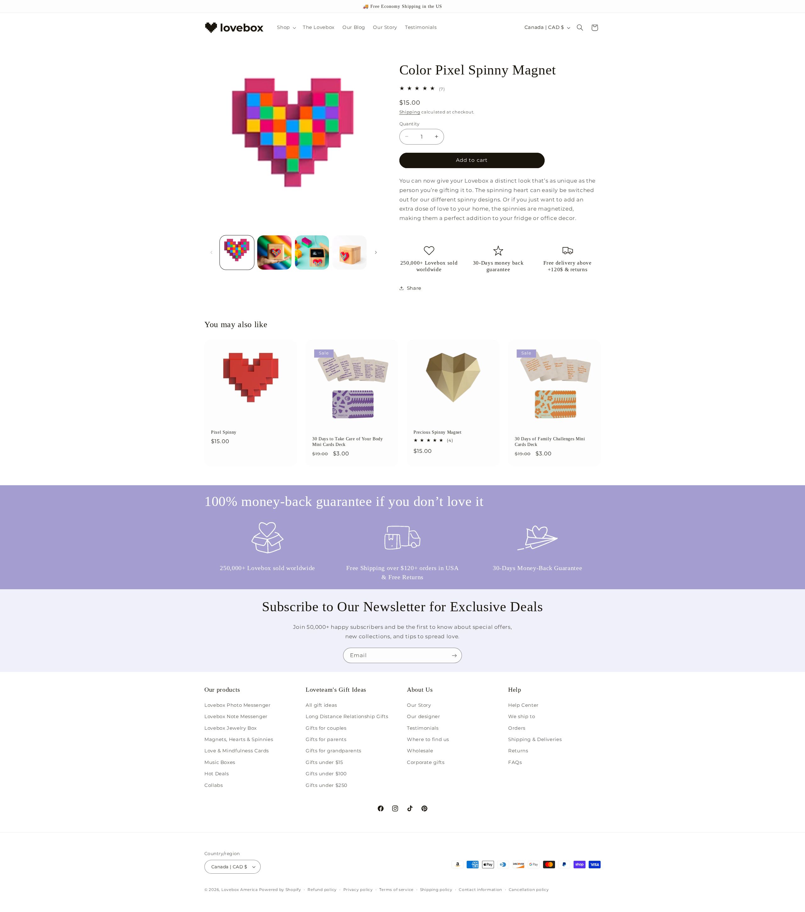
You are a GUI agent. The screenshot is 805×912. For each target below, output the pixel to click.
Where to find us (428, 739)
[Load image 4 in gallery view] (349, 252)
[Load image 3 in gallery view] (312, 252)
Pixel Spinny (223, 432)
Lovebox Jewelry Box (230, 728)
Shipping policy (436, 889)
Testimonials (423, 728)
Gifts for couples (326, 728)
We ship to (521, 716)
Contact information (480, 889)
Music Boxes (219, 762)
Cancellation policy (529, 889)
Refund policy (322, 889)
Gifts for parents (326, 739)
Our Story (419, 705)
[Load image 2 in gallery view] (274, 252)
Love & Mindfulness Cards (236, 751)
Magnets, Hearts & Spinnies (238, 739)
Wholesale (420, 751)
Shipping (409, 112)
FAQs (515, 762)
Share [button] (414, 288)
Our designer (423, 716)
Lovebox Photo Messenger (237, 705)
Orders (516, 728)
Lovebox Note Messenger (236, 716)
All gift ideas (321, 705)
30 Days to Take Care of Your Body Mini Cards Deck (347, 441)
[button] (286, 28)
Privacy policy (358, 889)
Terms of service (396, 889)
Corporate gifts (425, 762)
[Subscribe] (454, 655)
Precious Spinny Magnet (438, 432)
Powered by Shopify (280, 889)
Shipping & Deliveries (535, 739)
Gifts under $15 (324, 762)
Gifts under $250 (326, 785)
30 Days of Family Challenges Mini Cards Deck (550, 441)
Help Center (523, 705)
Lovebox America (239, 889)
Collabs (213, 785)
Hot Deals (216, 774)
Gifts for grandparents (333, 751)
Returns (518, 751)
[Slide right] (376, 253)
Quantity (409, 123)
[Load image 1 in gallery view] (237, 252)
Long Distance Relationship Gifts (347, 716)
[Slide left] (211, 253)
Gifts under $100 (326, 774)
